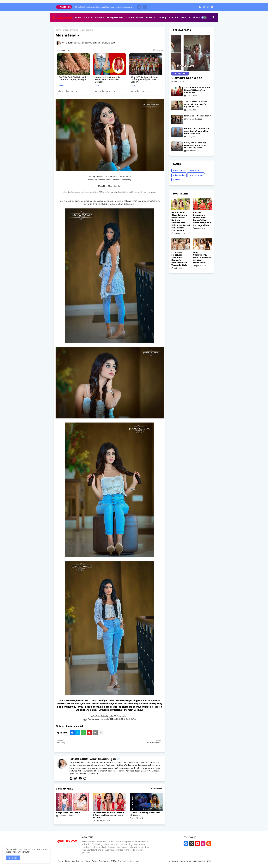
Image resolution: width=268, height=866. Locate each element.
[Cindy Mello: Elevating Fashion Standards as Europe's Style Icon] (177, 146)
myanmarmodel (196, 175)
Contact (173, 17)
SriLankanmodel (70, 30)
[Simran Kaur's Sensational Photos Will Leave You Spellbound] (177, 91)
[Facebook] (72, 732)
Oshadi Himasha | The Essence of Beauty (145, 814)
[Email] (95, 732)
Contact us (77, 861)
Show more (156, 789)
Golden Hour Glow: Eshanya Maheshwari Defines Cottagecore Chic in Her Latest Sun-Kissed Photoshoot (180, 221)
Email (129, 201)
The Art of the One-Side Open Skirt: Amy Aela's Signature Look (195, 104)
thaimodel (177, 180)
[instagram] (208, 7)
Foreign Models (115, 17)
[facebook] (200, 7)
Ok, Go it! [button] (12, 857)
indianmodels (179, 175)
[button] (139, 7)
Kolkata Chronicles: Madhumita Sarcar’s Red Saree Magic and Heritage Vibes (202, 218)
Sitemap (197, 17)
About (68, 861)
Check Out (22, 851)
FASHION (150, 17)
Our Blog (162, 17)
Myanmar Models (134, 17)
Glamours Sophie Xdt (186, 78)
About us (185, 17)
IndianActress (179, 170)
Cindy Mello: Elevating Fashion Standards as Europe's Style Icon (195, 145)
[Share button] (100, 732)
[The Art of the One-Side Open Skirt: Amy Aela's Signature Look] (177, 105)
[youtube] (212, 7)
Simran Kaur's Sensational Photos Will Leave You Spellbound (197, 90)
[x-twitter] (204, 7)
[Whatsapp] (83, 732)
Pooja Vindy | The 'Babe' (68, 813)
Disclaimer (104, 861)
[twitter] (75, 778)
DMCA (114, 861)
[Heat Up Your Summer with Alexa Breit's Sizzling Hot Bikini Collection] (177, 132)
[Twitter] (77, 732)
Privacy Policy (91, 861)
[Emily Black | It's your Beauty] (177, 119)
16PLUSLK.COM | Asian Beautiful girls (93, 759)
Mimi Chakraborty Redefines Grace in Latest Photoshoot (202, 257)
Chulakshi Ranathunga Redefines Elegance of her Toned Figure (103, 7)
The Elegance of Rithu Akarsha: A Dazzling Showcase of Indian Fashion (108, 815)
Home (78, 17)
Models (98, 17)
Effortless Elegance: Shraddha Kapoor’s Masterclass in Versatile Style (179, 258)
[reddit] (208, 843)
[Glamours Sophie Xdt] (191, 53)
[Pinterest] (89, 732)
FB (115, 201)
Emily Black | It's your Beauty (197, 116)
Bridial (86, 17)
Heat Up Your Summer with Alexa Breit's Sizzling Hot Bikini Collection (197, 131)
